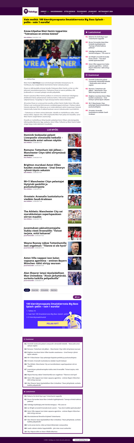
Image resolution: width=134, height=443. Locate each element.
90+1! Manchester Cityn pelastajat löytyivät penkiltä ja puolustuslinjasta (44, 184)
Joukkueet (93, 11)
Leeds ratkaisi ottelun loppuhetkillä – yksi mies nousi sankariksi (49, 428)
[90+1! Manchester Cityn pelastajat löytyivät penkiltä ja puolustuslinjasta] (75, 187)
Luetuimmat (30, 392)
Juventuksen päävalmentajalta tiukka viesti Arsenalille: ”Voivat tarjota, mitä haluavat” (43, 230)
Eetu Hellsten (28, 37)
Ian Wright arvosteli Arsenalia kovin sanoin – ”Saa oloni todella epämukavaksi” (54, 408)
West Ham (54, 290)
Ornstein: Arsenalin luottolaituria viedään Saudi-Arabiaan (43, 198)
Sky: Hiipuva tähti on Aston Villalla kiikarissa (42, 432)
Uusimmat (30, 339)
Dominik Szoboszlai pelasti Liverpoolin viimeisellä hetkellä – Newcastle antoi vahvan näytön (43, 137)
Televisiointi (82, 11)
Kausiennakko (56, 11)
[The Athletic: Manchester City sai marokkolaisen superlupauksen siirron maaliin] (75, 217)
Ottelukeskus (69, 11)
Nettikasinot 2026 (105, 11)
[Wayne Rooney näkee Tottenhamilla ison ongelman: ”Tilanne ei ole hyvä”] (75, 248)
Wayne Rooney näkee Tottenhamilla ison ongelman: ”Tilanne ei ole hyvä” (45, 244)
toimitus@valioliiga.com (81, 440)
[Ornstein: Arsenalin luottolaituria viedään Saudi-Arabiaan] (75, 202)
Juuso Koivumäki (29, 235)
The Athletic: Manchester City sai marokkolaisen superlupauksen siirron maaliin (43, 214)
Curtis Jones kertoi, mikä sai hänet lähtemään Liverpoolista (47, 425)
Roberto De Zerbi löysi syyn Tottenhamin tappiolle (44, 396)
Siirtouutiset (44, 290)
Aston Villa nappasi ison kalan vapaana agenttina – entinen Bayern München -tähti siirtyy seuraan (45, 260)
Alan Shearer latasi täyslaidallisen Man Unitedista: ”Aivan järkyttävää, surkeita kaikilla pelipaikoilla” (45, 275)
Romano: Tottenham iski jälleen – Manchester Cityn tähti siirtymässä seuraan (45, 152)
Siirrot (45, 11)
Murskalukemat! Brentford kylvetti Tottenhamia (43, 416)
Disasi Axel (35, 290)
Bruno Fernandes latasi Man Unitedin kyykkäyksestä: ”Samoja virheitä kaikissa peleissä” (54, 400)
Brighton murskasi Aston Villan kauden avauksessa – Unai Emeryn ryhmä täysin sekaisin (44, 167)
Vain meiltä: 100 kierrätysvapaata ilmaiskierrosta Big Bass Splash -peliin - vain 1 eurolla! (64, 21)
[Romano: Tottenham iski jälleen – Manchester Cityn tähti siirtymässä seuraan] (75, 155)
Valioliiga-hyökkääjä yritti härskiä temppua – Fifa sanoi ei (46, 405)
